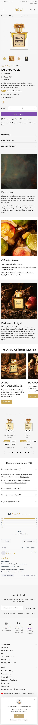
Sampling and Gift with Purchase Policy (13, 689)
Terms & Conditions (7, 671)
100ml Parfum (3, 102)
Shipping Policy (24, 477)
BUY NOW (6, 402)
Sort (22, 547)
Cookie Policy (5, 686)
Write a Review (31, 541)
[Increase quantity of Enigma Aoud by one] (35, 108)
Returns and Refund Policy (9, 680)
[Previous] (6, 452)
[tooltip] (7, 575)
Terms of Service (6, 674)
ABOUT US (4, 648)
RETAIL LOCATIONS (7, 651)
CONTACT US (5, 660)
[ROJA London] (19, 10)
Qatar (28, 435)
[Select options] (8, 430)
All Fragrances (12, 16)
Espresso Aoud (9, 435)
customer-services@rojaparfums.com (15, 483)
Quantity (4, 108)
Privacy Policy (30, 613)
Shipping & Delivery (7, 677)
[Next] (32, 452)
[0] (35, 10)
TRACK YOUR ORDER (7, 657)
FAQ (2, 654)
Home (3, 16)
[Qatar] (28, 424)
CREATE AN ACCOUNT (8, 663)
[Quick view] (11, 430)
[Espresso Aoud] (9, 424)
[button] (11, 66)
